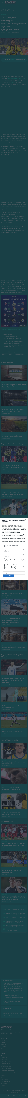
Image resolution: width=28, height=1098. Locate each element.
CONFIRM (8, 575)
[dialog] (14, 549)
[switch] (22, 549)
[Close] (25, 520)
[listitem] (14, 546)
